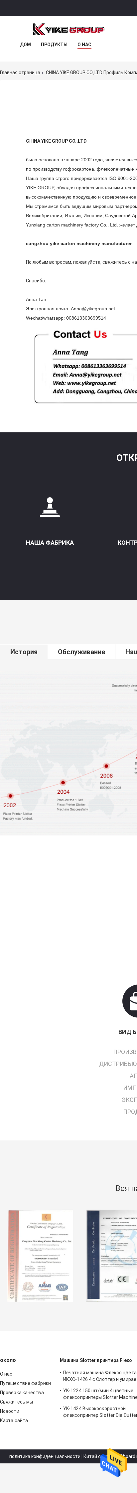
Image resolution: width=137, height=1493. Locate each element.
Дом (25, 44)
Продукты (54, 44)
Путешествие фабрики (25, 1383)
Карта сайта (14, 1420)
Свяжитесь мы (16, 1402)
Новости (9, 1411)
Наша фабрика (50, 542)
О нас (84, 44)
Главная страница (20, 72)
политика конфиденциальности (44, 1456)
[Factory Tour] (50, 510)
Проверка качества (22, 1392)
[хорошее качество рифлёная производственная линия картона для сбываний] (40, 1256)
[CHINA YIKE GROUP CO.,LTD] (68, 29)
